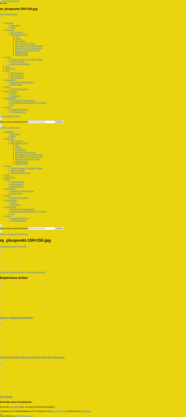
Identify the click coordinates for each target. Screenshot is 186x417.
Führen (13, 94)
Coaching (9, 30)
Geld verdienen (17, 78)
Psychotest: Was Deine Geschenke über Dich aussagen (32, 357)
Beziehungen (11, 91)
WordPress (86, 411)
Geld (7, 71)
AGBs (12, 28)
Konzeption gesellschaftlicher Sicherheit (28, 103)
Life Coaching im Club (25, 44)
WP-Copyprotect (27, 416)
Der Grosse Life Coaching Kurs (29, 46)
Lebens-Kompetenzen (20, 64)
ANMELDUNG (21, 55)
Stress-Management (19, 89)
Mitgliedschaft (21, 53)
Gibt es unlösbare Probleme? (17, 317)
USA (12, 105)
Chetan (16, 416)
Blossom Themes (58, 411)
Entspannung (16, 85)
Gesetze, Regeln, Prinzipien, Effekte (26, 59)
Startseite (9, 23)
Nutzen (18, 39)
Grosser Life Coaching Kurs (27, 50)
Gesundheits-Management (22, 82)
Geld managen (16, 75)
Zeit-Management (18, 112)
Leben (8, 57)
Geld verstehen (17, 73)
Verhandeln (15, 96)
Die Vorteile (20, 41)
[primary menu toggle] (1, 17)
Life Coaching (16, 32)
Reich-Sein (10, 69)
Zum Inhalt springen (9, 14)
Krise (7, 66)
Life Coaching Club (18, 34)
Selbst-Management (19, 110)
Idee (17, 37)
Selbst (8, 107)
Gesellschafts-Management (22, 100)
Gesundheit (10, 80)
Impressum (15, 25)
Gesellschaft (10, 98)
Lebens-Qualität (17, 62)
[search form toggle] (1, 118)
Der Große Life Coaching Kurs (28, 48)
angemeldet (14, 407)
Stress (8, 87)
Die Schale (6, 396)
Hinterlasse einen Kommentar (13, 246)
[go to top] (1, 414)
